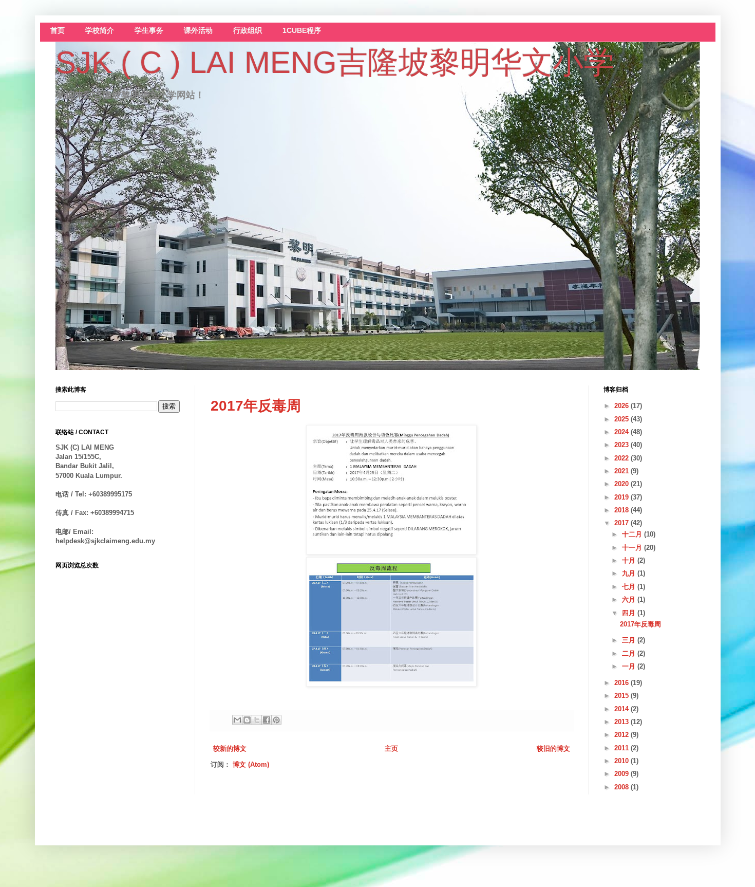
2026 (622, 406)
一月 (629, 666)
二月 (629, 653)
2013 (622, 722)
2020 (622, 484)
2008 (622, 787)
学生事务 (149, 30)
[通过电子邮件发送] (237, 720)
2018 (622, 510)
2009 (622, 774)
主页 (391, 748)
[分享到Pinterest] (276, 720)
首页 (57, 30)
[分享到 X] (257, 720)
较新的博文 (230, 748)
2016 (622, 683)
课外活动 (198, 30)
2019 (622, 497)
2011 (622, 748)
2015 (622, 695)
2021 (622, 471)
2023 (622, 445)
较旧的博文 (553, 748)
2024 (622, 432)
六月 (629, 599)
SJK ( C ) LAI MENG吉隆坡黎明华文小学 (334, 62)
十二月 (633, 534)
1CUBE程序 (301, 30)
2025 (622, 419)
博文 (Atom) (251, 764)
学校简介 (99, 30)
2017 (622, 523)
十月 (629, 560)
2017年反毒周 (256, 406)
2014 (622, 709)
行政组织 (247, 30)
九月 (629, 573)
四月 (629, 613)
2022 (622, 458)
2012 (622, 734)
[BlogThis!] (247, 720)
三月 (629, 640)
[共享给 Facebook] (266, 720)
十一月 (633, 547)
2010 (622, 761)
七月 (629, 586)
